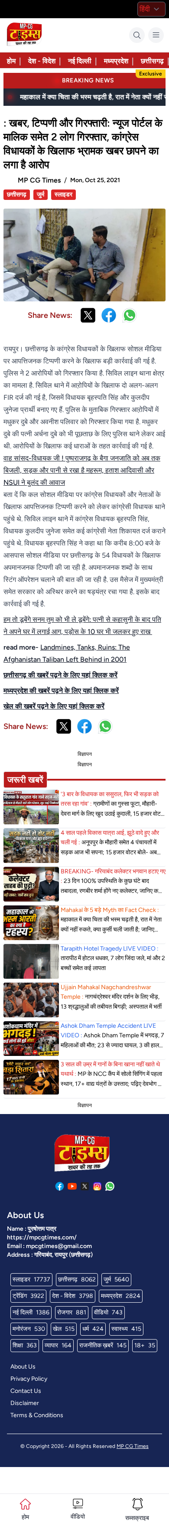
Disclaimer (24, 1403)
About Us (23, 1366)
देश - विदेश (41, 61)
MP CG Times (133, 1446)
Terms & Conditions (36, 1415)
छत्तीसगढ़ (152, 61)
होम (11, 61)
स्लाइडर (63, 194)
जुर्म (40, 194)
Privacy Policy (28, 1378)
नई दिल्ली (79, 61)
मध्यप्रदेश (116, 61)
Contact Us (25, 1391)
